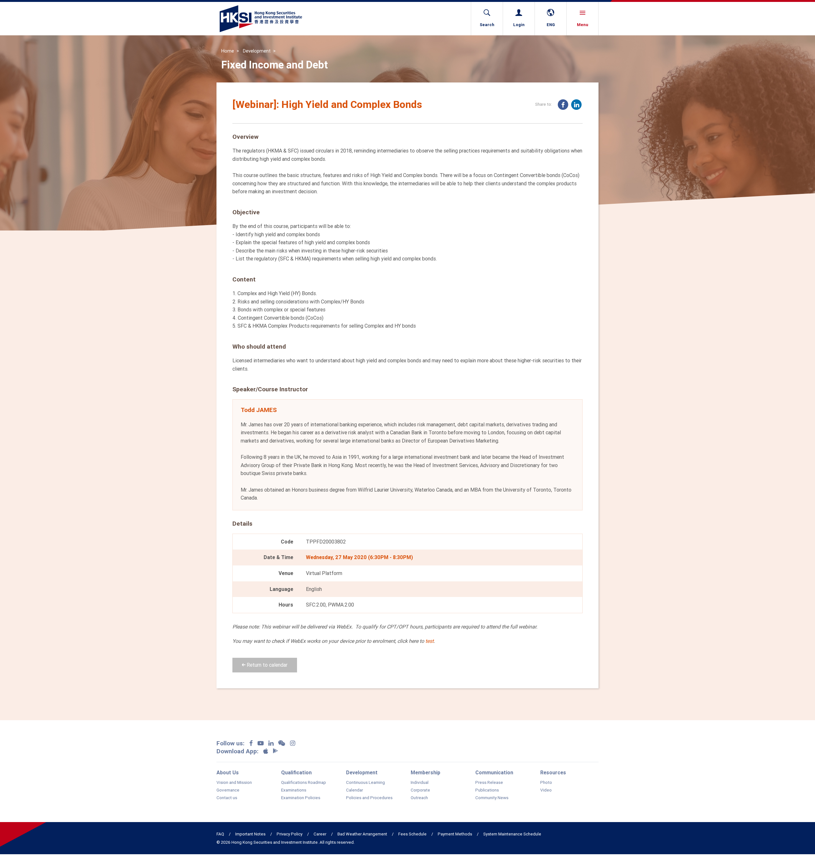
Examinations (293, 790)
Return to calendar (266, 665)
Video (546, 790)
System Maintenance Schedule (512, 834)
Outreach (419, 797)
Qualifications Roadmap (303, 782)
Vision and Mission (234, 782)
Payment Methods (455, 834)
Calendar (354, 790)
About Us (227, 772)
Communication (494, 772)
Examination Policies (300, 797)
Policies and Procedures (369, 797)
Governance (227, 790)
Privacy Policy (289, 834)
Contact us (226, 797)
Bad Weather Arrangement (362, 834)
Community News (491, 797)
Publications (487, 790)
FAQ (220, 834)
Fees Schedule (412, 834)
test (429, 641)
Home (227, 51)
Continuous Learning (365, 782)
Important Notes (250, 834)
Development (257, 51)
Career (320, 834)
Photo (546, 782)
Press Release (489, 782)
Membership (425, 772)
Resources (553, 772)
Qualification (296, 772)
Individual (420, 782)
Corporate (420, 790)
